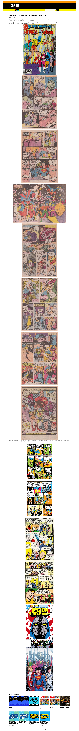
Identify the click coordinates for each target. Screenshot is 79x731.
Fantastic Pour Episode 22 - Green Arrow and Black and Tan (13, 723)
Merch (54, 5)
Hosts (43, 5)
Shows (38, 5)
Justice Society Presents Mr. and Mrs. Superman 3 (34, 722)
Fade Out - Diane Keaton (32, 706)
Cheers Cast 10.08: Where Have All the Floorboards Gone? (64, 706)
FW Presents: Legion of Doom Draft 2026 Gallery (54, 706)
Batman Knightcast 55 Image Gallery (24, 706)
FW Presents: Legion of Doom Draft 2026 (44, 706)
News (33, 5)
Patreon (49, 5)
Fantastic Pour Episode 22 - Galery (23, 722)
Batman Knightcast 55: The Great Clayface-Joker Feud (14, 706)
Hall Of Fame (61, 5)
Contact (68, 5)
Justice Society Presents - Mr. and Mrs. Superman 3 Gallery (44, 723)
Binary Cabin (45, 729)
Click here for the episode (28, 20)
